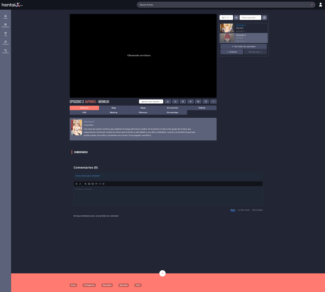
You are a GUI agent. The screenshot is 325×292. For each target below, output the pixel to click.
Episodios (107, 285)
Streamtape (172, 112)
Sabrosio (84, 108)
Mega (143, 108)
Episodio (124, 285)
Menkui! (89, 121)
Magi (114, 108)
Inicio (73, 285)
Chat (138, 285)
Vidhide (201, 108)
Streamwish (172, 108)
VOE (84, 112)
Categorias (89, 285)
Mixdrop (113, 112)
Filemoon (143, 112)
